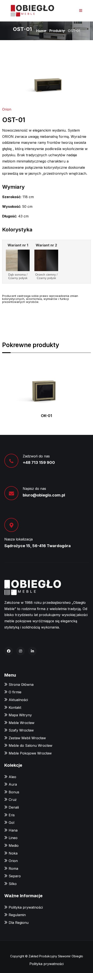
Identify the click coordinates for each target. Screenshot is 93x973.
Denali (14, 807)
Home (41, 31)
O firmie (15, 692)
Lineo (13, 838)
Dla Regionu (19, 922)
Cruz (13, 799)
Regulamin (17, 915)
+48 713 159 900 (39, 462)
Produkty (57, 31)
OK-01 (46, 415)
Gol (11, 822)
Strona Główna (21, 684)
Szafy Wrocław (21, 730)
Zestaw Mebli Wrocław (27, 738)
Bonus (14, 792)
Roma (13, 868)
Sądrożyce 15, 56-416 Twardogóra (37, 545)
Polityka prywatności (26, 907)
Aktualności (18, 700)
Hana (13, 830)
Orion (6, 109)
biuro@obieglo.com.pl (44, 495)
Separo (15, 876)
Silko (13, 884)
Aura (13, 784)
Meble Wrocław (21, 723)
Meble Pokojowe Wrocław (30, 753)
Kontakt (15, 707)
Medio (14, 845)
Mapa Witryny (20, 715)
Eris (12, 815)
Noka (13, 853)
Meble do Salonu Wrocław (30, 745)
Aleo (12, 777)
